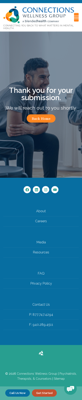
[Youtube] (54, 189)
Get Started (44, 393)
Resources (41, 252)
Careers (41, 221)
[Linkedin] (36, 189)
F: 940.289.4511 (41, 325)
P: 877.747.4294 (41, 315)
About (41, 211)
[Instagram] (45, 189)
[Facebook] (27, 189)
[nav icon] (76, 17)
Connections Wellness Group (37, 373)
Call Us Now (17, 393)
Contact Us (41, 305)
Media (41, 242)
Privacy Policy (41, 283)
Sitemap (59, 378)
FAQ (41, 273)
